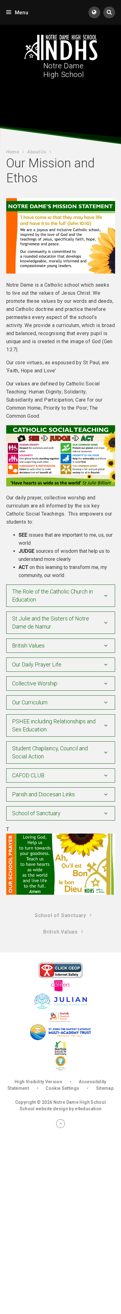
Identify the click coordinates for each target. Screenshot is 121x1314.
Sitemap (105, 1088)
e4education (88, 1108)
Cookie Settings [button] (62, 1088)
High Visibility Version (38, 1081)
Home (12, 151)
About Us (36, 151)
